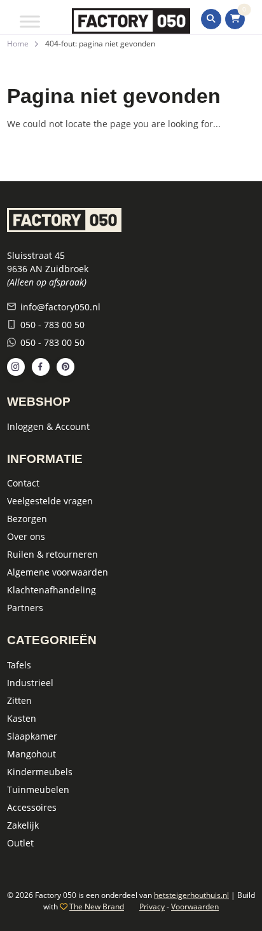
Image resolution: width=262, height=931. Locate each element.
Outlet (20, 843)
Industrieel (30, 683)
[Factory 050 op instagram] (16, 367)
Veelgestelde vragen (50, 501)
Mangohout (31, 754)
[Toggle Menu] (30, 21)
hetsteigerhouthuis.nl (191, 895)
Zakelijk (23, 825)
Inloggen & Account (48, 426)
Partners (25, 608)
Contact (23, 483)
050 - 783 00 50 (52, 325)
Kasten (21, 718)
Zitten (19, 700)
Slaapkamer (32, 736)
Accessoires (32, 807)
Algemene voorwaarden (57, 572)
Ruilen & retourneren (52, 554)
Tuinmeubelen (38, 789)
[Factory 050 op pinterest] (65, 367)
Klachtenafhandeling (51, 590)
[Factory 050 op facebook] (41, 367)
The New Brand (96, 906)
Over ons (26, 536)
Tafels (19, 665)
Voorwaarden (195, 906)
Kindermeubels (39, 772)
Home (18, 43)
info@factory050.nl (60, 307)
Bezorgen (27, 519)
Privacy (152, 906)
